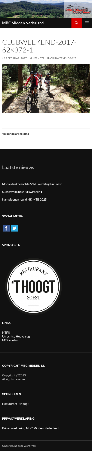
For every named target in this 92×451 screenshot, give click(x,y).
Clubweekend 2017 (63, 58)
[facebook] (6, 227)
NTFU (6, 332)
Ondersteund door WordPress (19, 445)
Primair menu (87, 23)
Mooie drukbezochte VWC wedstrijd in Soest (32, 184)
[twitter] (14, 227)
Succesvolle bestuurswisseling (22, 191)
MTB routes (10, 340)
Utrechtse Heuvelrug (16, 336)
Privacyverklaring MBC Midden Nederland (30, 428)
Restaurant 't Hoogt (15, 403)
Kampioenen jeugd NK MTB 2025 (24, 199)
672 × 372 (38, 58)
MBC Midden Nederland (23, 22)
